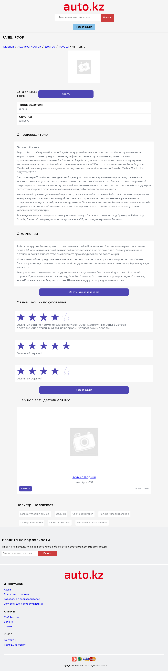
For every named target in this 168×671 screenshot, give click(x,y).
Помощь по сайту (14, 645)
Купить (66, 94)
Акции (7, 590)
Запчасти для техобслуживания (23, 604)
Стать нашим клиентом (84, 292)
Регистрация (84, 27)
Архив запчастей (29, 47)
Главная (8, 47)
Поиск (107, 17)
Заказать (25, 489)
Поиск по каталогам (16, 594)
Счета (8, 627)
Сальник (61, 514)
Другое (50, 47)
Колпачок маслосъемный (92, 523)
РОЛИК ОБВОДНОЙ (84, 477)
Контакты (10, 640)
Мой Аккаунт (11, 617)
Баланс (8, 622)
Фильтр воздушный (31, 523)
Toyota (64, 47)
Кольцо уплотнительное (34, 514)
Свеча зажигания (82, 514)
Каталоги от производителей (22, 599)
